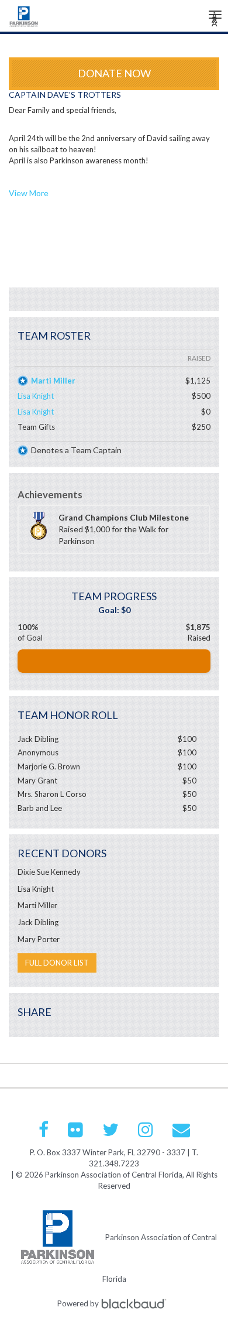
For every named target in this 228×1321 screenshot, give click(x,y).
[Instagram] (145, 1129)
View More (29, 193)
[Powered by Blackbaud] (136, 1303)
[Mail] (181, 1129)
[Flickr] (75, 1129)
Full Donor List (57, 962)
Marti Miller (53, 380)
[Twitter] (110, 1129)
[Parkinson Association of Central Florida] (24, 19)
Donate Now (114, 73)
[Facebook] (43, 1129)
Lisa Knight (36, 396)
